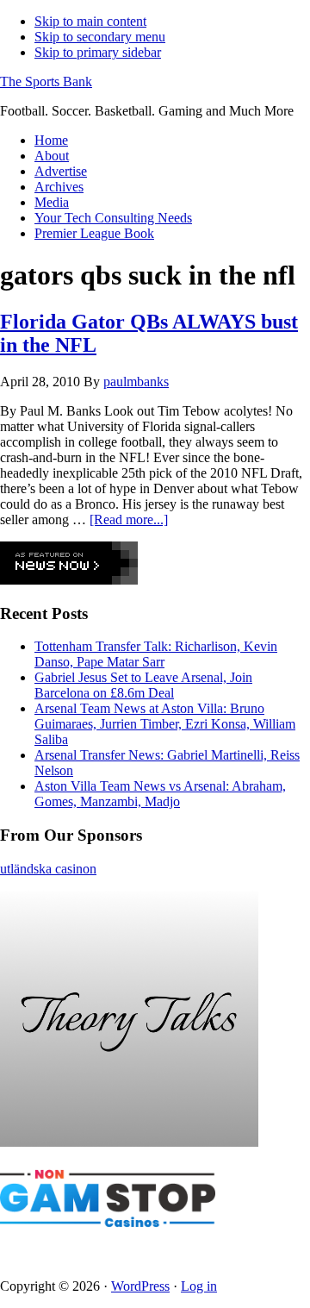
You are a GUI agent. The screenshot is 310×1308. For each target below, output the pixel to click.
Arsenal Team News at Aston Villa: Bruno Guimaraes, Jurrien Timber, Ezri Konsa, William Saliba (164, 724)
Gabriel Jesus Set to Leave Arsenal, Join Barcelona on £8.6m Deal (143, 685)
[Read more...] (129, 519)
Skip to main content (90, 21)
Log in (199, 1286)
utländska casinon (48, 868)
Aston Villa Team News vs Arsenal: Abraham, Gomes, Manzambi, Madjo (160, 794)
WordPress (140, 1286)
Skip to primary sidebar (97, 52)
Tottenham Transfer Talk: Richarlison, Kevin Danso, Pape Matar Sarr (155, 654)
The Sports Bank (46, 81)
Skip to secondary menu (99, 36)
